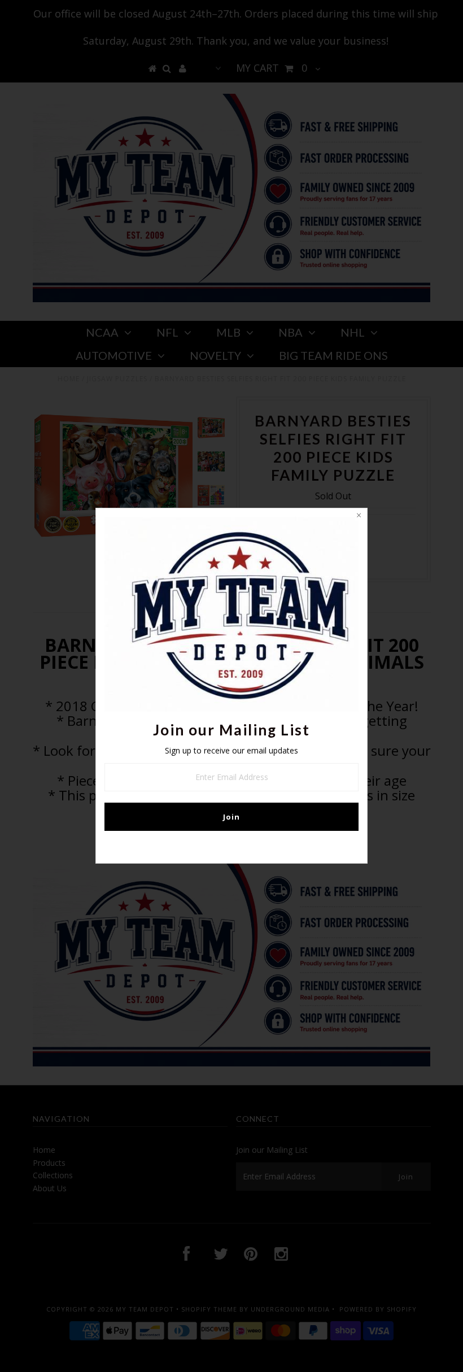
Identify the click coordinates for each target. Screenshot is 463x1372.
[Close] (358, 516)
